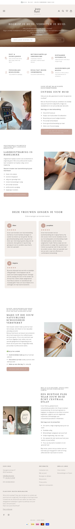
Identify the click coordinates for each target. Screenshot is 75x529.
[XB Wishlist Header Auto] (67, 11)
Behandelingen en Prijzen (64, 473)
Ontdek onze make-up (18, 369)
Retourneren (42, 479)
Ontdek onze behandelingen (49, 40)
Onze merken (61, 470)
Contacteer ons (43, 470)
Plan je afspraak (7, 509)
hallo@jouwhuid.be (8, 476)
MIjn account (43, 473)
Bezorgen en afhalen (45, 476)
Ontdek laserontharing (16, 194)
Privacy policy (43, 482)
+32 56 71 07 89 (10, 478)
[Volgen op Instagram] (9, 515)
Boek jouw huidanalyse (23, 40)
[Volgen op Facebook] (4, 515)
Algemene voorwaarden (46, 485)
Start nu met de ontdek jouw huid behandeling (56, 131)
